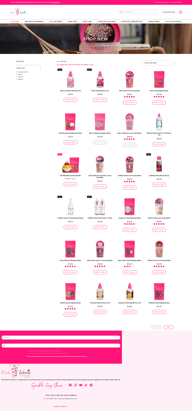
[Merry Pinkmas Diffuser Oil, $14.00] (70, 79)
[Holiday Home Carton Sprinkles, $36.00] (129, 163)
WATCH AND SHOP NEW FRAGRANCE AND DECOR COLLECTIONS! (35, 2)
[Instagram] (75, 385)
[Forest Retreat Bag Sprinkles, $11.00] (70, 248)
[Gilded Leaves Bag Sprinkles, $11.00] (70, 291)
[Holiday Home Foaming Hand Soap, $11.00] (70, 206)
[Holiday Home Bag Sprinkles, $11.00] (159, 291)
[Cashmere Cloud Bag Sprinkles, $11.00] (129, 206)
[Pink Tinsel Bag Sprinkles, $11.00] (159, 79)
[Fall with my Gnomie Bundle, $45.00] (70, 163)
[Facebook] (70, 385)
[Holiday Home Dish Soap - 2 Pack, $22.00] (100, 206)
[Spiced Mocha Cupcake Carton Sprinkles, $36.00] (100, 163)
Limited (20, 74)
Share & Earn (153, 21)
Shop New (15, 21)
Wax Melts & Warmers (34, 21)
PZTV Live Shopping (173, 21)
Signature (20, 79)
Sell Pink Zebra (176, 2)
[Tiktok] (85, 385)
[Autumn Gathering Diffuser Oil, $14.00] (129, 291)
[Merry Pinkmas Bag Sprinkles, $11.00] (100, 121)
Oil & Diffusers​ (55, 21)
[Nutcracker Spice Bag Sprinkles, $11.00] (129, 248)
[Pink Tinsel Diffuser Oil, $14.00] (100, 79)
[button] (28, 69)
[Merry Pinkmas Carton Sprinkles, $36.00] (129, 121)
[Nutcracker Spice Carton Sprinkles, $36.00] (100, 248)
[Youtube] (80, 385)
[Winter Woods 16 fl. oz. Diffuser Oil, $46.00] (159, 121)
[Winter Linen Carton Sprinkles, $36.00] (159, 206)
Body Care (87, 21)
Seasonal (20, 76)
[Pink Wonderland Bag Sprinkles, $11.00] (70, 121)
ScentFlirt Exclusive (106, 21)
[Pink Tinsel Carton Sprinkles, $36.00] (129, 79)
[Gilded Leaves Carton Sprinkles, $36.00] (159, 248)
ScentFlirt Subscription (131, 21)
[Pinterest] (91, 385)
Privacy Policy (91, 356)
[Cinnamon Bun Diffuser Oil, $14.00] (100, 291)
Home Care (72, 21)
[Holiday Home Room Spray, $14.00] (159, 163)
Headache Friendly (23, 72)
